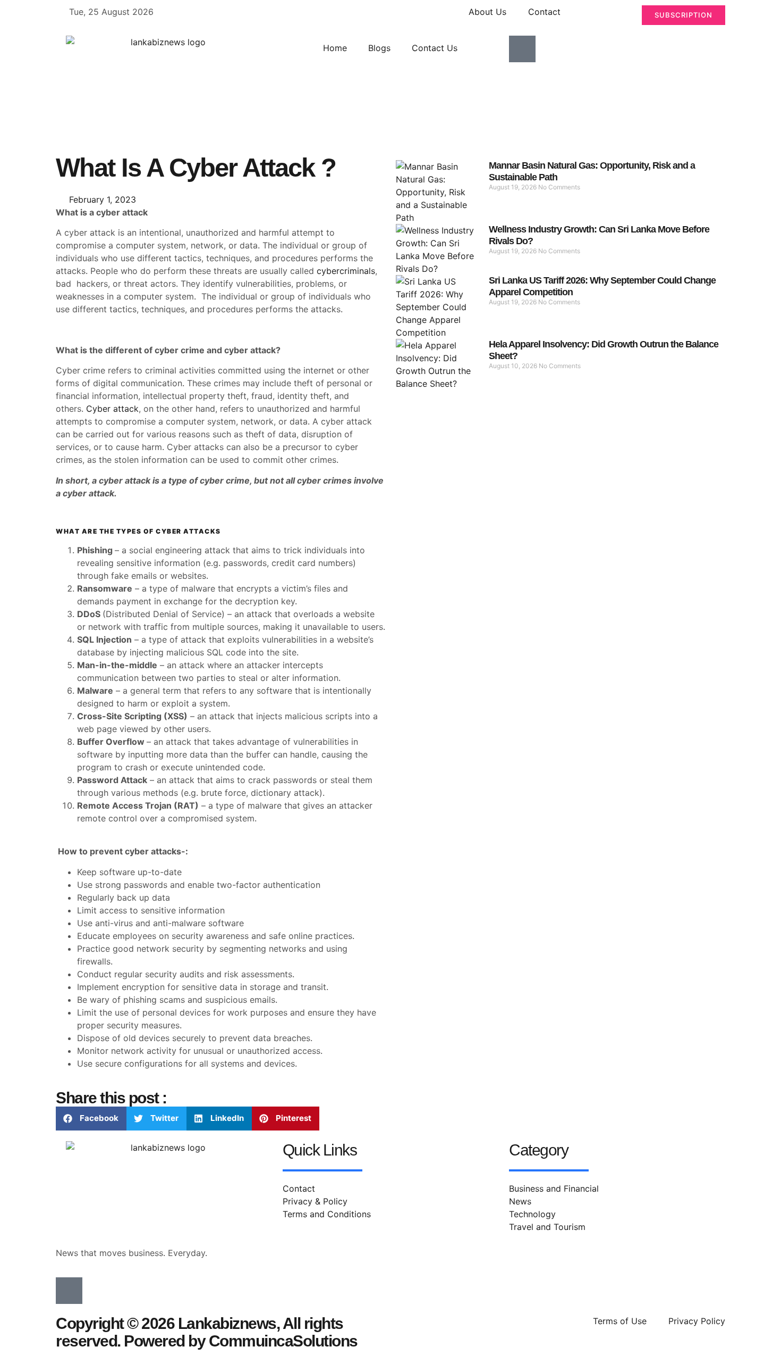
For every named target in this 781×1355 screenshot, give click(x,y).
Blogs (379, 48)
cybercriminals (346, 270)
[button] (91, 1118)
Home (335, 48)
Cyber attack (112, 408)
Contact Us (434, 48)
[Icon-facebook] (522, 49)
